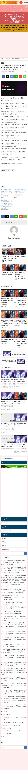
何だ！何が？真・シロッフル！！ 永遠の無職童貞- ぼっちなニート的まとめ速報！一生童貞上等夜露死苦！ (13, 618)
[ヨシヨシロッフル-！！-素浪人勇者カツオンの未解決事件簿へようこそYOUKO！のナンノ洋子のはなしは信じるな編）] (13, 685)
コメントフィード (6, 545)
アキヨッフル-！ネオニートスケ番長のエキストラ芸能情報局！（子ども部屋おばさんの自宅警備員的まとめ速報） (13, 679)
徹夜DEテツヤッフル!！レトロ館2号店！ (11, 725)
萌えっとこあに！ (5, 714)
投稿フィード (5, 542)
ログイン (4, 538)
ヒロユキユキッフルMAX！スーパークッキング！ (13, 722)
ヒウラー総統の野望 (6, 733)
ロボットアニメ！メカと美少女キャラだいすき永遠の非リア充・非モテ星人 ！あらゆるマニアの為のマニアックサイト (13, 633)
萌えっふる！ (4, 711)
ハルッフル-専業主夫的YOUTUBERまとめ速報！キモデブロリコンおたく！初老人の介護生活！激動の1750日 (13, 639)
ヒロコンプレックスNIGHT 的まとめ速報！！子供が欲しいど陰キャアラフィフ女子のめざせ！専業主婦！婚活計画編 (13, 706)
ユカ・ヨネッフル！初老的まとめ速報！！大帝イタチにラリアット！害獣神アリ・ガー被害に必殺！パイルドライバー (13, 657)
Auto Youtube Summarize (15, 163)
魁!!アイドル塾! (5, 736)
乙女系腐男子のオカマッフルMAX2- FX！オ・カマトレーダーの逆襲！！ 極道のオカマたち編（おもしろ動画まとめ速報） (13, 597)
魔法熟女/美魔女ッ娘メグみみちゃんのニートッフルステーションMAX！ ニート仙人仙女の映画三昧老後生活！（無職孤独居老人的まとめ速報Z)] (13, 591)
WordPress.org (5, 549)
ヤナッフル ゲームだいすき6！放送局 (10, 730)
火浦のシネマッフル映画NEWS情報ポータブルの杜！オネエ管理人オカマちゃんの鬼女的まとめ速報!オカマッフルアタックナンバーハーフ (13, 651)
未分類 (2, 62)
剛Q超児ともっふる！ (6, 728)
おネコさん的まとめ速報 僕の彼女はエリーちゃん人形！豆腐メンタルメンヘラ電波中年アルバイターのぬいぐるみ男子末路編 (13, 562)
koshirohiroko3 (14, 238)
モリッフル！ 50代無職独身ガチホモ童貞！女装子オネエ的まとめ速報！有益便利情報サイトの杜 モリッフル (14, 692)
